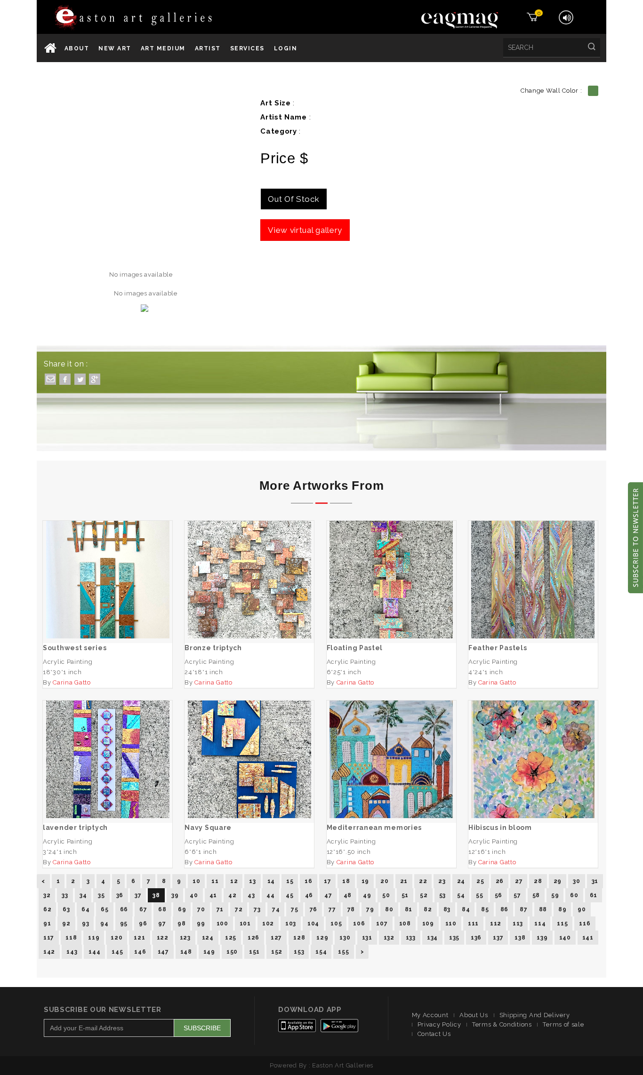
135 (454, 937)
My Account (430, 1015)
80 (389, 909)
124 (208, 937)
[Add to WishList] (80, 619)
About (76, 48)
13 (252, 881)
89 (562, 909)
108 (405, 923)
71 (220, 909)
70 (201, 909)
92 (66, 923)
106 (359, 923)
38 (156, 895)
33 (65, 895)
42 (232, 895)
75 (294, 909)
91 (47, 923)
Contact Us (434, 1033)
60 (574, 895)
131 (367, 937)
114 (540, 923)
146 (140, 951)
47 (328, 895)
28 (538, 881)
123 (185, 937)
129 (322, 937)
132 (389, 937)
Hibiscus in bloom (533, 759)
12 (234, 881)
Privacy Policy (439, 1024)
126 (253, 937)
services (247, 48)
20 (384, 881)
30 (576, 881)
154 (321, 951)
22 (423, 881)
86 (504, 909)
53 (442, 895)
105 (336, 923)
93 (85, 923)
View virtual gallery (305, 230)
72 (238, 909)
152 (276, 951)
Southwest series (108, 579)
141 (588, 937)
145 (117, 951)
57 (517, 895)
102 (268, 923)
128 (299, 937)
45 (289, 895)
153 (299, 951)
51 (405, 895)
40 (194, 895)
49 (367, 895)
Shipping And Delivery (534, 1015)
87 (523, 909)
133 (411, 937)
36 (119, 895)
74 (276, 909)
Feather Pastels (533, 579)
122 (163, 937)
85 (485, 909)
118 (71, 937)
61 (593, 895)
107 (381, 923)
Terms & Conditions (502, 1024)
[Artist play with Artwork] (159, 18)
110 (451, 923)
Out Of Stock (293, 199)
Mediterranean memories (391, 759)
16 (308, 881)
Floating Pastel (391, 579)
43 (251, 895)
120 (116, 937)
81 (408, 909)
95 (124, 923)
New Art (114, 48)
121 (139, 937)
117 (48, 937)
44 (270, 895)
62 (47, 909)
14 (271, 881)
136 (476, 937)
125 (230, 937)
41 (213, 895)
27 (518, 881)
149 (209, 951)
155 (343, 951)
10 (196, 881)
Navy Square (249, 759)
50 (386, 895)
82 (428, 909)
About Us (473, 1015)
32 (46, 895)
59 (555, 895)
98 (181, 923)
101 (245, 923)
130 (344, 937)
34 (83, 895)
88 (543, 909)
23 (441, 881)
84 (466, 909)
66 (124, 909)
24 (461, 881)
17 (327, 881)
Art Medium (163, 48)
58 (536, 895)
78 (351, 909)
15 (289, 881)
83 (446, 909)
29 (558, 881)
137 (498, 937)
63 (66, 909)
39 (174, 895)
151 (254, 951)
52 (423, 895)
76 (313, 909)
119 (93, 937)
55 (479, 895)
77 (332, 909)
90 (582, 909)
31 (595, 881)
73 (257, 909)
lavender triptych (107, 759)
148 (186, 951)
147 (163, 951)
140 (565, 937)
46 (309, 895)
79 (370, 909)
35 (101, 895)
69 (182, 909)
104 (313, 923)
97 (162, 923)
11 (214, 881)
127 (276, 937)
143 (71, 951)
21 (404, 881)
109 (428, 923)
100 (222, 923)
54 (461, 895)
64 (85, 909)
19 (365, 881)
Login (285, 48)
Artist (208, 48)
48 (348, 895)
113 (518, 923)
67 (143, 909)
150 (232, 951)
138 (519, 937)
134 (432, 937)
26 (500, 881)
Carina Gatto (71, 682)
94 (104, 923)
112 (495, 923)
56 (498, 895)
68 (162, 909)
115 (562, 923)
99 (201, 923)
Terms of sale (563, 1024)
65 (104, 909)
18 (346, 881)
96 (143, 923)
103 (290, 923)
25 (480, 881)
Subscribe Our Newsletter (102, 1009)
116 (584, 923)
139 (542, 937)
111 (473, 923)
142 (49, 951)
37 (138, 895)
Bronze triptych (249, 579)
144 (94, 951)
